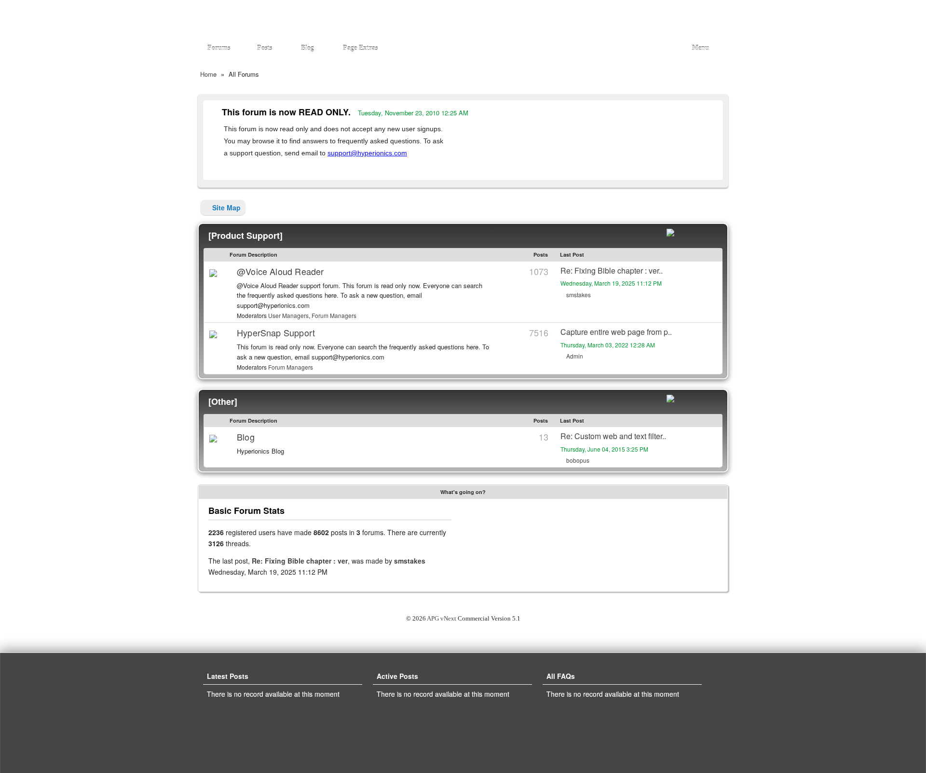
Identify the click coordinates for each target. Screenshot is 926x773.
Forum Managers (334, 315)
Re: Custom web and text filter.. (613, 436)
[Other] (222, 401)
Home (208, 74)
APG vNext (441, 618)
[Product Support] (245, 235)
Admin (574, 356)
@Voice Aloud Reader (280, 271)
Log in (710, 14)
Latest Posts (230, 676)
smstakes (578, 294)
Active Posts (400, 676)
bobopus (577, 460)
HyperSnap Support (276, 332)
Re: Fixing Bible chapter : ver (300, 561)
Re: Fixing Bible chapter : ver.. (611, 270)
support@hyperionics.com (367, 153)
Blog (246, 436)
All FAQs (563, 676)
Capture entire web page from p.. (616, 331)
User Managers (288, 315)
